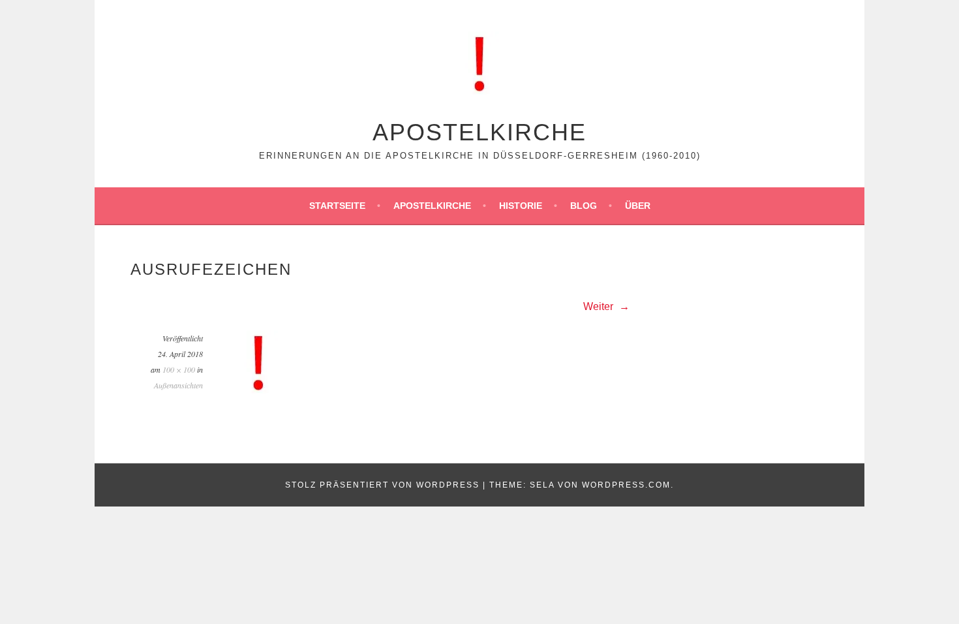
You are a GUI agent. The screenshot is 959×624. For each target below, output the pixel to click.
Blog (583, 205)
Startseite (337, 205)
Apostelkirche (479, 132)
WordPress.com (626, 485)
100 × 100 (178, 369)
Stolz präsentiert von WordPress (382, 485)
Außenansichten (178, 385)
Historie (520, 205)
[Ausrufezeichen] (258, 392)
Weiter (599, 306)
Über (637, 205)
